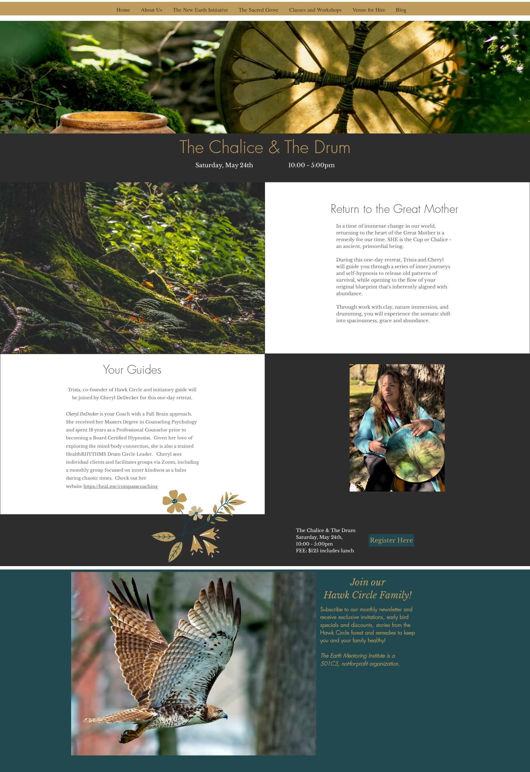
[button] (151, 9)
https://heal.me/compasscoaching (120, 486)
